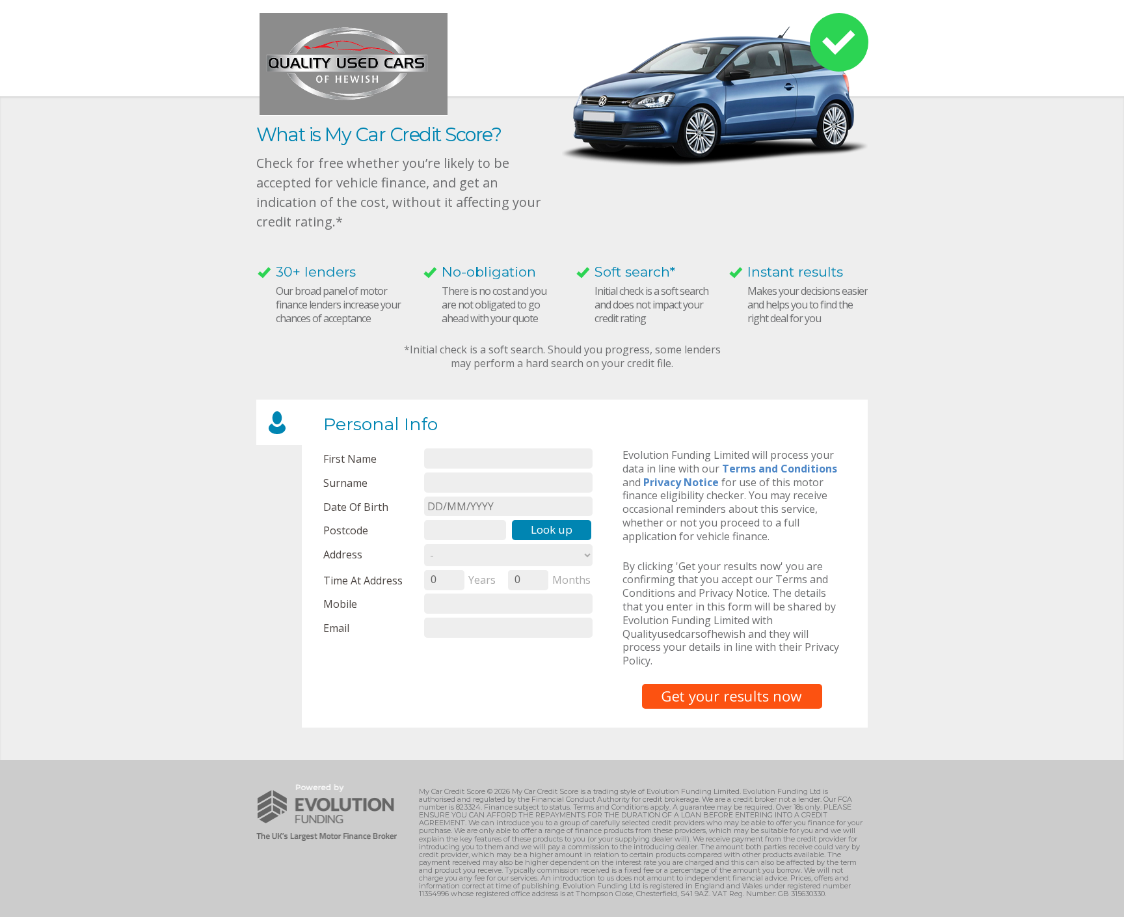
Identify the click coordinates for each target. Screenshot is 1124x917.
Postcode (345, 530)
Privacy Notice (681, 482)
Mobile (340, 603)
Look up (551, 529)
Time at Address (363, 580)
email (336, 628)
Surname (345, 482)
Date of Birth (355, 506)
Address (342, 554)
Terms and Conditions (779, 468)
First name (350, 458)
